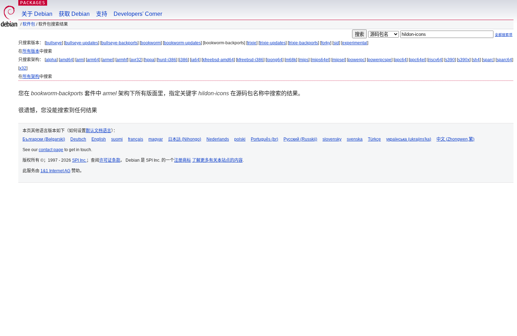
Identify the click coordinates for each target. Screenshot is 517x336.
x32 (22, 68)
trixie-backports (303, 42)
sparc (488, 59)
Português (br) (264, 139)
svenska (355, 139)
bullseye (54, 42)
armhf (121, 59)
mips (303, 59)
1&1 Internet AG (55, 170)
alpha (51, 59)
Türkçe (374, 139)
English (98, 139)
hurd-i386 (167, 59)
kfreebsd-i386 (250, 59)
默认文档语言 (98, 130)
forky (325, 42)
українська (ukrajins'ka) (408, 139)
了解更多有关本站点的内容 (217, 160)
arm (80, 59)
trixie (251, 42)
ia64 (195, 59)
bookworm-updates (182, 42)
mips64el (320, 59)
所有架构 (31, 76)
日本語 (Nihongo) (184, 139)
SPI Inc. (79, 160)
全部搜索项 (503, 35)
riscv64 (435, 59)
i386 (183, 59)
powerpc (356, 59)
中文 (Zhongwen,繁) (455, 139)
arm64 (93, 59)
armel (107, 59)
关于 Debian (36, 14)
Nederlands (217, 139)
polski (239, 139)
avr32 (135, 59)
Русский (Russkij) (300, 139)
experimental (354, 42)
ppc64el (417, 59)
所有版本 (31, 51)
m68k (291, 59)
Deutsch (78, 139)
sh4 (476, 59)
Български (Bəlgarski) (44, 139)
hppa (149, 59)
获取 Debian (74, 14)
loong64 (274, 59)
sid (336, 42)
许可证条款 (109, 160)
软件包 (29, 24)
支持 (101, 14)
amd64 (66, 59)
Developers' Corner (138, 14)
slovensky (332, 139)
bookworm (151, 42)
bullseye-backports (119, 42)
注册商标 (182, 160)
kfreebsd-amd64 (218, 59)
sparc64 (504, 59)
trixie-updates (273, 42)
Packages (32, 2)
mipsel (338, 59)
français (135, 139)
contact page (51, 149)
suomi (117, 139)
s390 (450, 59)
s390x (464, 59)
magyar (155, 139)
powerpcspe (379, 59)
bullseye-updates (81, 42)
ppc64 (401, 59)
